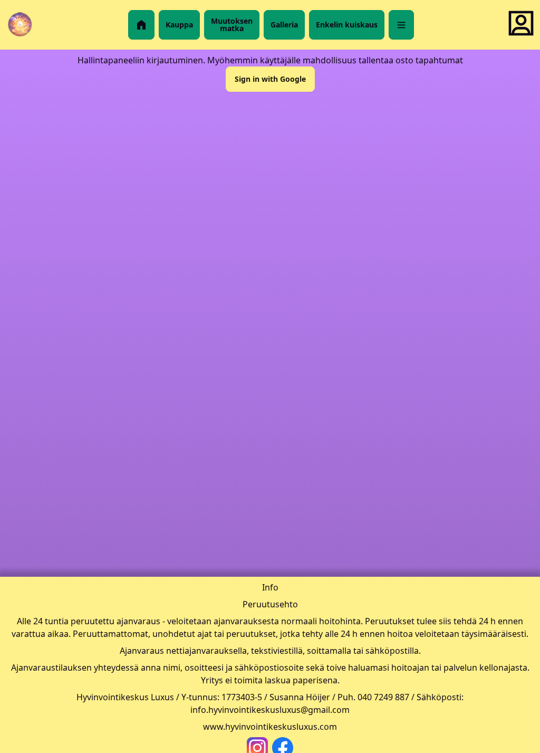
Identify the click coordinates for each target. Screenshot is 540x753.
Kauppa (179, 25)
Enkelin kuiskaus (347, 25)
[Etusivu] (141, 25)
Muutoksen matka (232, 24)
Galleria (284, 25)
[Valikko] (401, 25)
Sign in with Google (270, 79)
